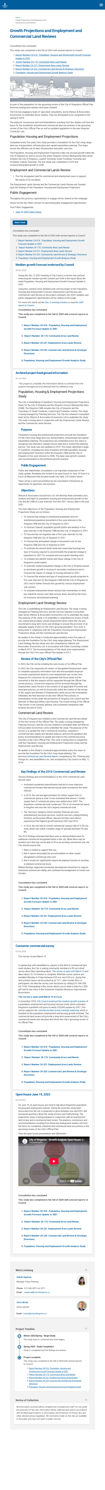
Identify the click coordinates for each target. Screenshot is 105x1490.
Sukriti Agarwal (24, 1277)
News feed (20, 222)
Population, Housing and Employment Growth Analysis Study (44, 72)
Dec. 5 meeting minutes (56, 302)
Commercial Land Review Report (42, 756)
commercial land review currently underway (58, 1010)
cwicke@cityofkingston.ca (35, 1313)
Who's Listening (24, 1270)
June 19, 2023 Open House (28, 212)
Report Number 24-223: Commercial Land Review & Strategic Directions (49, 69)
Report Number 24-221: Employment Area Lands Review (42, 65)
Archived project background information (42, 373)
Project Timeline (25, 1329)
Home (17, 18)
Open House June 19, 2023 (33, 1094)
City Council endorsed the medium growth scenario (61, 1001)
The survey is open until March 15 (68, 971)
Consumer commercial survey (35, 946)
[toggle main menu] (101, 4)
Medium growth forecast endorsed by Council (45, 264)
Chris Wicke (22, 1302)
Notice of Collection (27, 1400)
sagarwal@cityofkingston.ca (37, 1292)
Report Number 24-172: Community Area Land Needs (41, 62)
